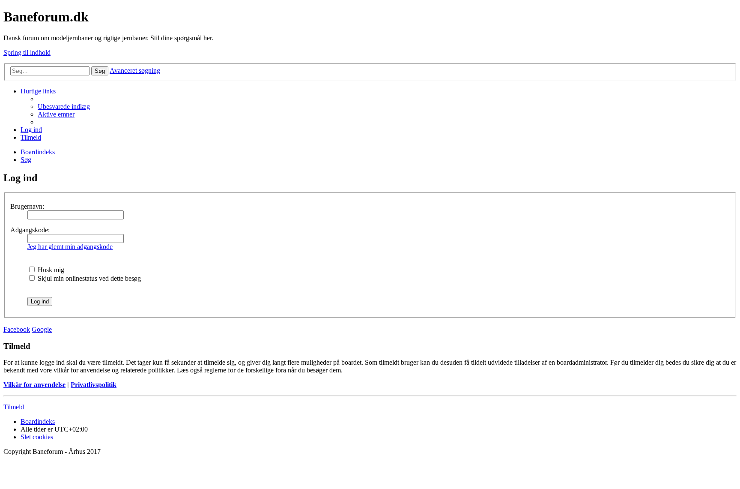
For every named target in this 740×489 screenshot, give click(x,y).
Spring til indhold (27, 52)
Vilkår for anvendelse (34, 384)
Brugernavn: (27, 206)
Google (42, 329)
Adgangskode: (30, 230)
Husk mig (50, 269)
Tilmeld (13, 407)
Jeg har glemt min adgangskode (70, 246)
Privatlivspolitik (93, 384)
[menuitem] (64, 106)
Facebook (16, 329)
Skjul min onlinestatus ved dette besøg (88, 278)
